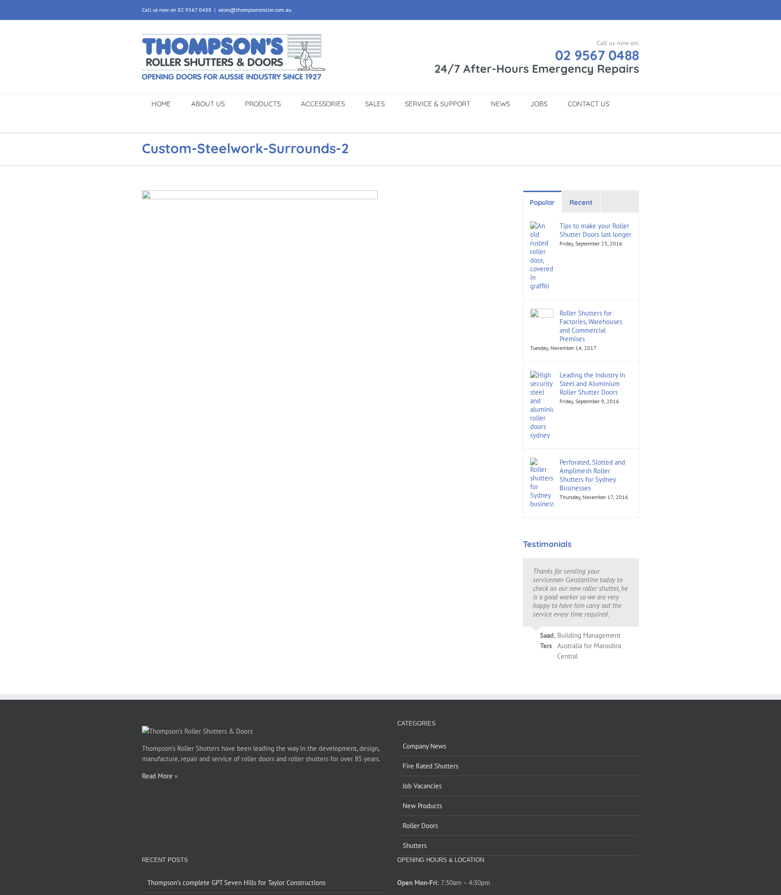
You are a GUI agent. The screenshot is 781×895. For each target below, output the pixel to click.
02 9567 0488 (597, 55)
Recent (581, 202)
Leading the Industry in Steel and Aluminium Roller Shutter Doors (592, 383)
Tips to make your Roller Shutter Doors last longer (595, 230)
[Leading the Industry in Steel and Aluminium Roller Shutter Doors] (542, 376)
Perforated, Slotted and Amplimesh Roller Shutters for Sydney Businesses (592, 475)
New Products (422, 805)
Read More (157, 776)
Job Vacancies (422, 786)
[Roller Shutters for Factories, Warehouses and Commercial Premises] (542, 314)
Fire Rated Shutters (430, 766)
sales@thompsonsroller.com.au (254, 9)
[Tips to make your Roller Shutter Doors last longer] (542, 226)
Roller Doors (420, 825)
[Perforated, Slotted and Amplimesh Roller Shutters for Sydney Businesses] (542, 463)
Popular (542, 202)
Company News (424, 746)
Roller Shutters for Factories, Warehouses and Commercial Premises (591, 326)
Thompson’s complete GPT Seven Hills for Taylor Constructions (236, 882)
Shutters (415, 845)
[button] (380, 122)
